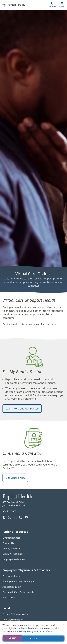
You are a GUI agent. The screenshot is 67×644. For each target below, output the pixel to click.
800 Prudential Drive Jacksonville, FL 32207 (13, 504)
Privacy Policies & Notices (15, 614)
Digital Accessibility (12, 553)
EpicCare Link (9, 597)
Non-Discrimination (12, 619)
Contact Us (8, 543)
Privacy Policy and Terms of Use (35, 631)
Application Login (11, 586)
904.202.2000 (9, 511)
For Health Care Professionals (18, 592)
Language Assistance (13, 559)
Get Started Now (15, 477)
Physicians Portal (11, 575)
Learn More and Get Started (22, 408)
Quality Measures (11, 548)
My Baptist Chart (11, 537)
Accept (33, 638)
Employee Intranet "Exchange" (18, 581)
